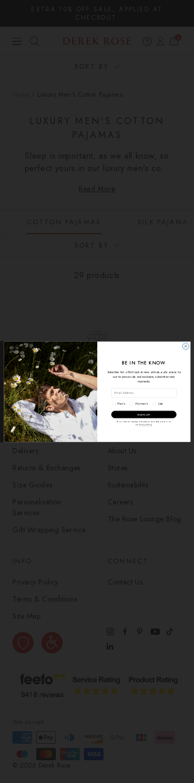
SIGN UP (144, 414)
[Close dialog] (185, 346)
